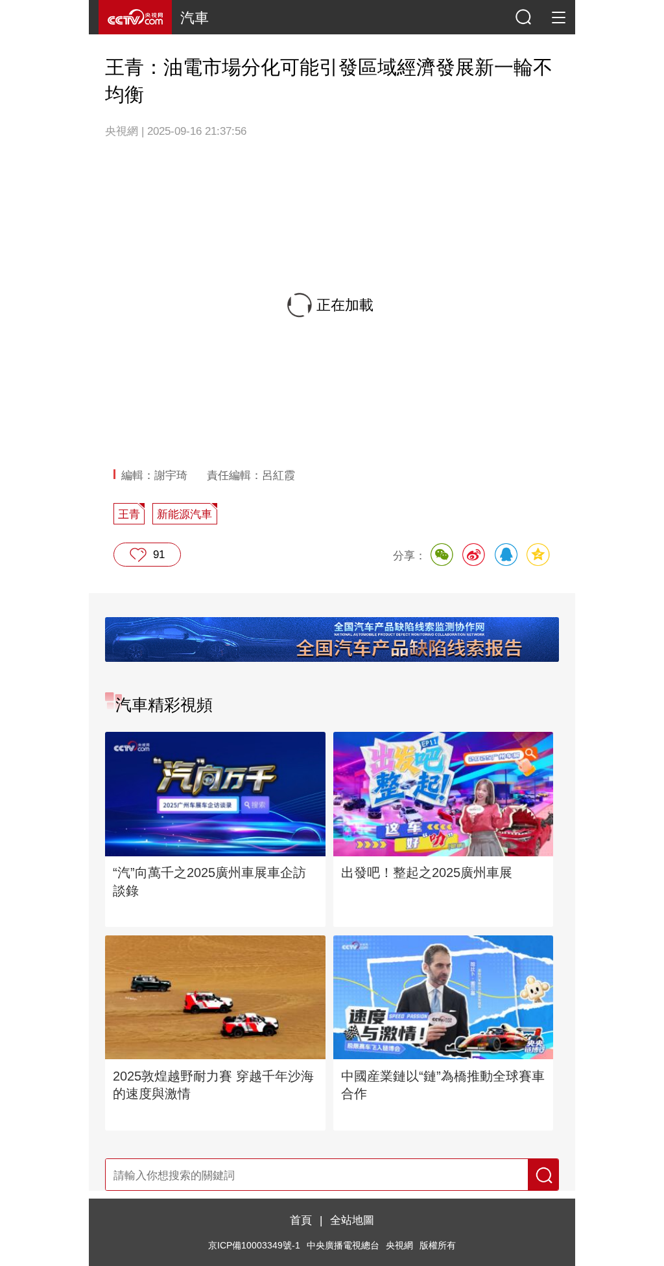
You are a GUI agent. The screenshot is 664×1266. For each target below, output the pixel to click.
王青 (129, 514)
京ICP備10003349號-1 (254, 1245)
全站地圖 (352, 1219)
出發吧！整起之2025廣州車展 (426, 872)
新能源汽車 (184, 514)
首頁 (301, 1219)
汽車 (194, 18)
